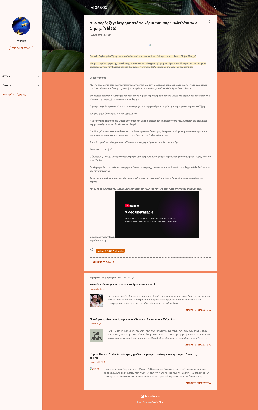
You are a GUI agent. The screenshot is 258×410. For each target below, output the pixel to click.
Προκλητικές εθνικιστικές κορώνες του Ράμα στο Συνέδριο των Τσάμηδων (132, 319)
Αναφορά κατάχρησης (14, 94)
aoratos (21, 41)
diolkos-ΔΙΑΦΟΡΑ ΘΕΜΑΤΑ (110, 251)
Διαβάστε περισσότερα (198, 310)
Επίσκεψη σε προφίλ (21, 48)
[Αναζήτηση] (215, 8)
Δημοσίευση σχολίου (103, 262)
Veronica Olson (157, 402)
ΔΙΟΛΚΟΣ (99, 7)
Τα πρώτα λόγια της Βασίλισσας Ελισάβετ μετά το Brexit (123, 284)
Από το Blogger (152, 396)
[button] (209, 22)
